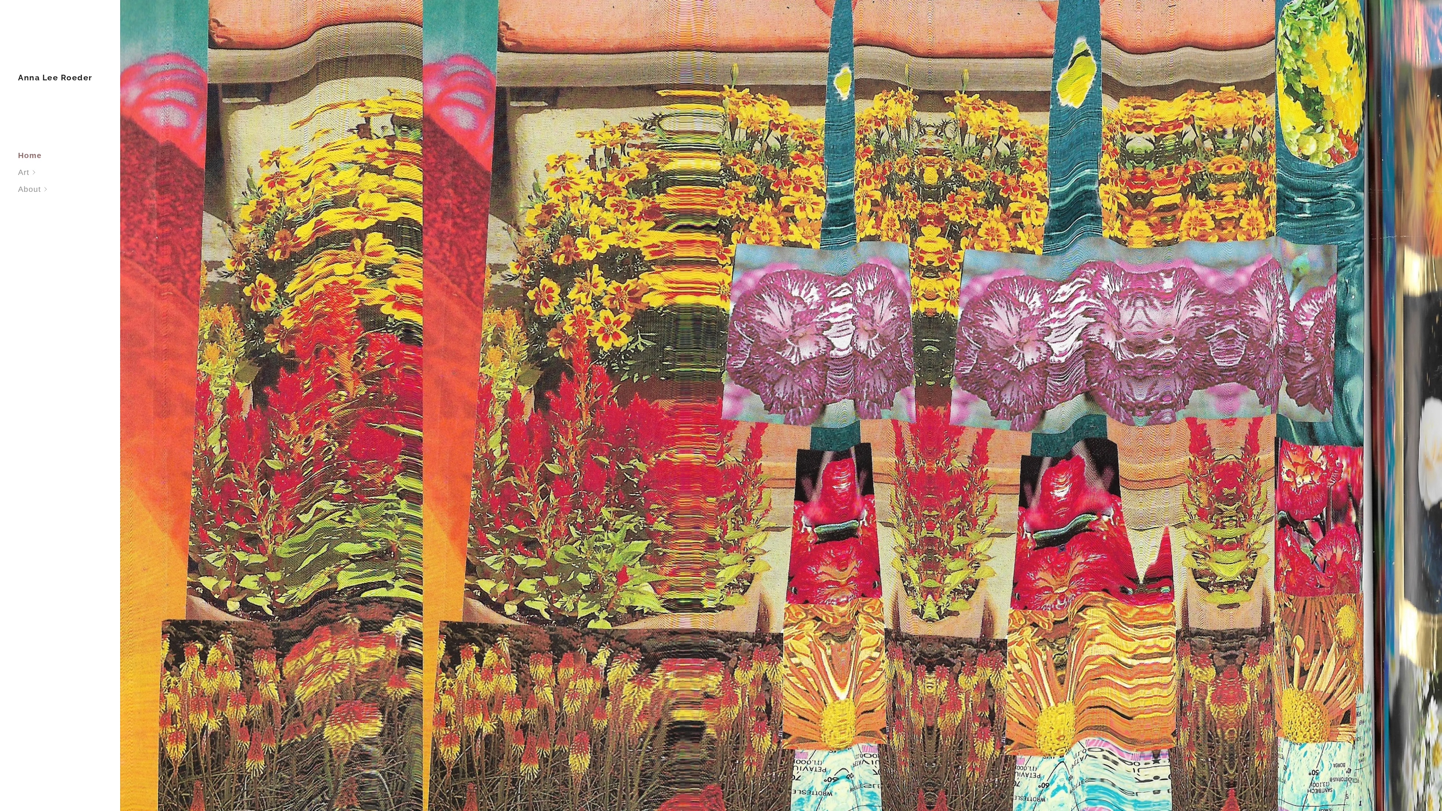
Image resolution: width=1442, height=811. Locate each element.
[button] (69, 172)
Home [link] (30, 155)
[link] (55, 77)
